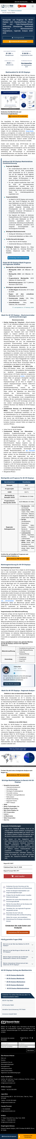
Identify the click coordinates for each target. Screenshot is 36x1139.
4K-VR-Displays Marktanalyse (15, 982)
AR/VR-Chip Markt (7, 1000)
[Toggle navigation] (32, 6)
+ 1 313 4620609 (5, 1109)
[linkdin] (32, 1038)
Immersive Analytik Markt (9, 1014)
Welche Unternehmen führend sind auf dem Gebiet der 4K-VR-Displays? (15, 964)
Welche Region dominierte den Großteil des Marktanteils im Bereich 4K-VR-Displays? (15, 957)
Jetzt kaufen (19, 876)
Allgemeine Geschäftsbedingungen (10, 1072)
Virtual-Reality (30, 131)
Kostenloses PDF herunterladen (19, 41)
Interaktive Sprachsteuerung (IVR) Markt (13, 1009)
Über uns (3, 1058)
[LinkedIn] (14, 673)
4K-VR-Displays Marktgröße (15, 975)
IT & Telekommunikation (15, 10)
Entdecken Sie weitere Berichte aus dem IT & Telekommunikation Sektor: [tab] (16, 995)
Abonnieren (30, 1050)
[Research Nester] (7, 6)
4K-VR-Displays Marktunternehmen (18, 988)
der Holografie (30, 450)
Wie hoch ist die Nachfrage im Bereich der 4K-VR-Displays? (16, 951)
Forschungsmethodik (18, 37)
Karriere (3, 1060)
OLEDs (23, 376)
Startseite (4, 10)
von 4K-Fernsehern (7, 600)
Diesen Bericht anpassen (12, 684)
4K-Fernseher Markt (8, 1005)
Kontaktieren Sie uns (6, 1062)
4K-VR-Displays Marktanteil (15, 985)
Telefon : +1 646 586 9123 (8, 1120)
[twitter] (21, 1040)
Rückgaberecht (5, 1066)
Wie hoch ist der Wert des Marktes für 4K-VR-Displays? (16, 944)
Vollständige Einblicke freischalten (19, 257)
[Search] (32, 2)
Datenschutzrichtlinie (6, 1070)
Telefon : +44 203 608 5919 (8, 1089)
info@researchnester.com (8, 1083)
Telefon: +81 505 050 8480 (8, 1100)
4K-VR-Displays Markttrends (15, 978)
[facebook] (30, 1038)
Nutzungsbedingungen (7, 1064)
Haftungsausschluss (6, 1068)
